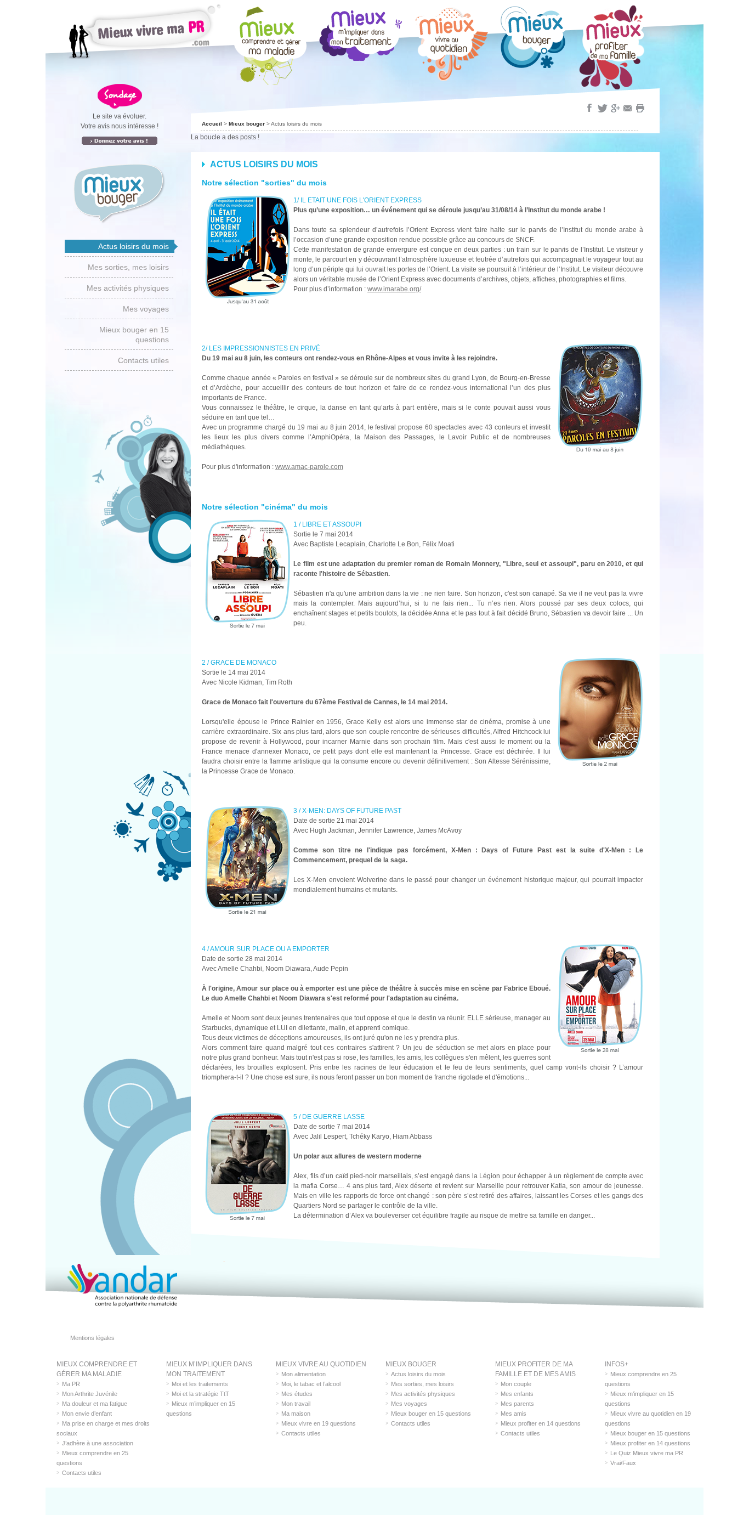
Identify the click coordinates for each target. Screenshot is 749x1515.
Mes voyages (146, 308)
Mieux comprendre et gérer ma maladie (270, 45)
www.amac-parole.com (309, 467)
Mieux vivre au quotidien (451, 43)
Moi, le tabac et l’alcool (311, 1384)
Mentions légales (92, 1338)
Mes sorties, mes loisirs (128, 267)
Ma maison (295, 1413)
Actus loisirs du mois (133, 246)
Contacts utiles (143, 360)
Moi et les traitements (200, 1384)
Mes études (297, 1393)
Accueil (212, 124)
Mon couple (516, 1384)
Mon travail (295, 1403)
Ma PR (71, 1384)
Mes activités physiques (128, 288)
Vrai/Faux (623, 1463)
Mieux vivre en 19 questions (318, 1423)
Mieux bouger (533, 36)
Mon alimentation (303, 1374)
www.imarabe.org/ (394, 289)
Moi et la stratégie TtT (200, 1393)
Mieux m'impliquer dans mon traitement (360, 33)
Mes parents (517, 1403)
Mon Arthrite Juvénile (89, 1393)
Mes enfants (517, 1393)
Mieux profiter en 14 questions (541, 1423)
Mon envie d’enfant (87, 1413)
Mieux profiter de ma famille (612, 47)
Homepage (144, 30)
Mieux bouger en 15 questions (134, 334)
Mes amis (513, 1413)
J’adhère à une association (97, 1443)
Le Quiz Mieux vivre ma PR (646, 1453)
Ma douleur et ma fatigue (94, 1403)
